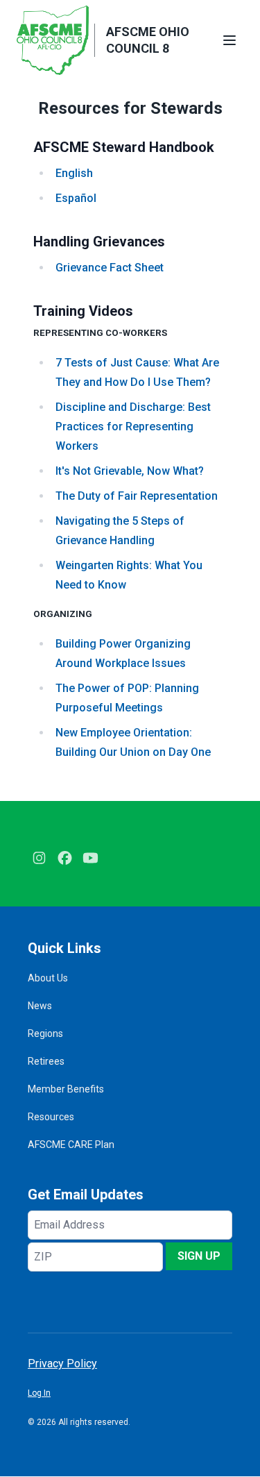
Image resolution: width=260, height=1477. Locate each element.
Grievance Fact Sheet (109, 267)
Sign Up (198, 1256)
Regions (45, 1033)
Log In (39, 1393)
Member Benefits (66, 1089)
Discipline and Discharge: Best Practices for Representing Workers (133, 426)
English (74, 173)
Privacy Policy (62, 1363)
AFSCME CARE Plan (71, 1144)
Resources (51, 1116)
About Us (48, 978)
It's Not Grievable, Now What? (129, 471)
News (40, 1005)
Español (75, 198)
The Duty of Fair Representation (136, 496)
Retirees (46, 1061)
